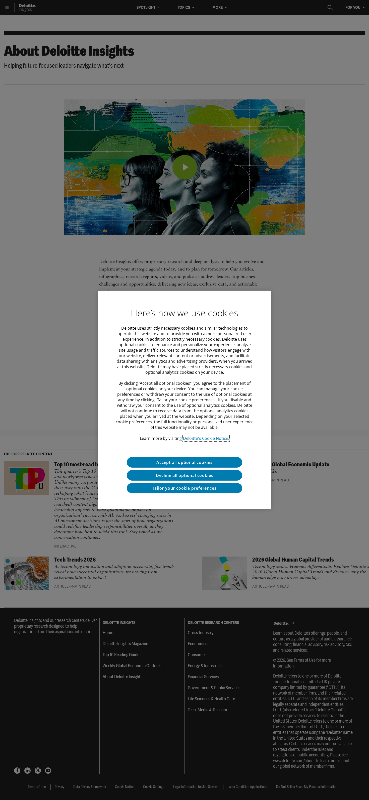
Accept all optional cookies (184, 462)
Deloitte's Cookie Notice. (206, 438)
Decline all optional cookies (184, 475)
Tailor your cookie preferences (185, 488)
